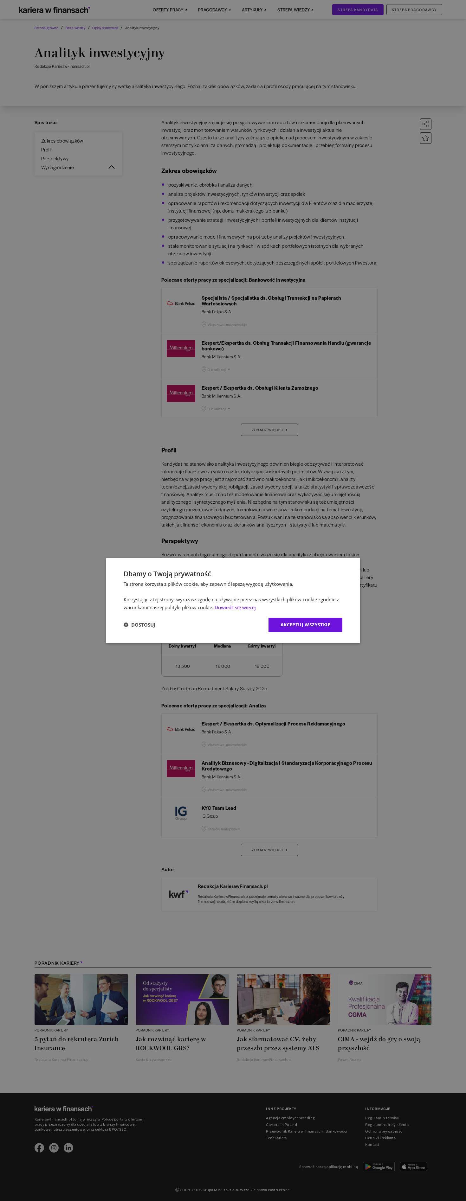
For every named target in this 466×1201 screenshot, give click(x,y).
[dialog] (233, 600)
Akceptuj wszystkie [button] (305, 625)
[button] (139, 624)
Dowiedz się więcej (235, 607)
